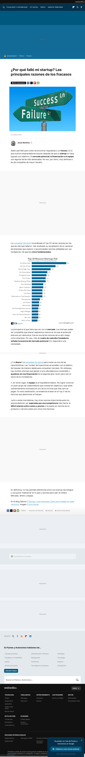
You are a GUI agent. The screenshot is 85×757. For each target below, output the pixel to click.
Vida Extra (24, 701)
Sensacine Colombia (39, 742)
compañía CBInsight (22, 243)
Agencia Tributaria (55, 7)
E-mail (38, 83)
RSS (21, 635)
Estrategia (61, 654)
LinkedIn (30, 635)
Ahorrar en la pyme (11, 665)
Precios (29, 56)
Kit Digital (34, 7)
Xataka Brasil (9, 741)
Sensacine (39, 698)
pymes (7, 661)
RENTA (43, 7)
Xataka (7, 698)
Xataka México (9, 738)
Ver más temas (11, 671)
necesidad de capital (34, 362)
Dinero (21, 56)
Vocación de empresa (36, 510)
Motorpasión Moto (74, 701)
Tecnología (61, 658)
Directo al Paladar (57, 698)
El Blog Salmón (25, 719)
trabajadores (62, 665)
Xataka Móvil (9, 701)
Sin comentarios (19, 83)
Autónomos (35, 661)
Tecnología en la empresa (40, 665)
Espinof (38, 701)
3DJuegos (24, 698)
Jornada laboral (11, 56)
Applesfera (8, 704)
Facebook (81, 7)
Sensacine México (42, 738)
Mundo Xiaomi (9, 711)
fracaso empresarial (63, 510)
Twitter (77, 7)
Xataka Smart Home (9, 707)
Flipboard (73, 7)
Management (35, 658)
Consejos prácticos (11, 654)
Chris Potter (33, 504)
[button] (25, 142)
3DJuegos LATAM (26, 738)
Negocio (60, 661)
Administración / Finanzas (40, 654)
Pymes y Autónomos (24, 723)
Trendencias (9, 719)
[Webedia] (80, 1)
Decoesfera (8, 722)
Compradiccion (9, 725)
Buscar (77, 680)
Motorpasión (72, 698)
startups (50, 510)
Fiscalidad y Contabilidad (17, 7)
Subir (75, 688)
